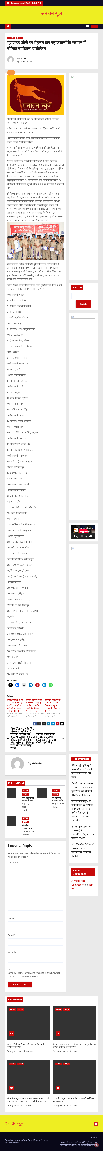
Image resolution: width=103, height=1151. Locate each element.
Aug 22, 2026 (16, 1051)
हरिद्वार (19, 38)
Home (94, 1137)
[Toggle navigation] (87, 26)
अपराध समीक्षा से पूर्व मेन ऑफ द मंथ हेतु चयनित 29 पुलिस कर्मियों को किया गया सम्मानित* (15, 705)
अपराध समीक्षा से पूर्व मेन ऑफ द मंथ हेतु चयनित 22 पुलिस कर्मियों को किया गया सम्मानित (34, 705)
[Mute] (90, 536)
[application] (83, 532)
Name (12, 918)
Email (11, 935)
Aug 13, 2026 (58, 803)
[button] (11, 72)
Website (12, 952)
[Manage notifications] (97, 1145)
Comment (14, 862)
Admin (23, 58)
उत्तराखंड (11, 38)
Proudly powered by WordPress (19, 1140)
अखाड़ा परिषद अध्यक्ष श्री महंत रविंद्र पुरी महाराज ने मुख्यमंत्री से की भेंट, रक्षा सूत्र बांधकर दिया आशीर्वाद (78, 1143)
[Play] (75, 536)
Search (77, 287)
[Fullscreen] (93, 536)
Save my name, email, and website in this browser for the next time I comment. (34, 974)
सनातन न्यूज (51, 13)
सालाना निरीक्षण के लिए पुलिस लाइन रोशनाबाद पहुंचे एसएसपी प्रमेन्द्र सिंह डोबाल (52, 705)
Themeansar (13, 1142)
